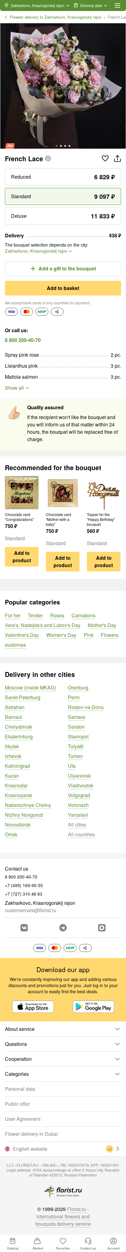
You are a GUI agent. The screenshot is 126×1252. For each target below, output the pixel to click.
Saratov (76, 726)
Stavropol (78, 736)
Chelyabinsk (18, 726)
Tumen (75, 756)
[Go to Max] (102, 928)
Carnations (83, 615)
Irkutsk (12, 746)
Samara (76, 716)
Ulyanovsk (79, 775)
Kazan (12, 775)
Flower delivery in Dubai (31, 1133)
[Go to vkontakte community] (24, 928)
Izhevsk (13, 756)
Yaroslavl (78, 814)
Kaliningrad (17, 765)
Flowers (109, 634)
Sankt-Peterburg (22, 697)
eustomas (15, 644)
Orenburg (78, 687)
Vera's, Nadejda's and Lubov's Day (42, 625)
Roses (57, 615)
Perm (74, 697)
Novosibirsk (18, 824)
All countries (81, 834)
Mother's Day (102, 625)
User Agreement (22, 1118)
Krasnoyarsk (18, 795)
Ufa (72, 765)
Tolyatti (75, 746)
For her (12, 615)
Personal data (20, 1088)
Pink (89, 634)
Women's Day (61, 634)
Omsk (11, 834)
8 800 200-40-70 (23, 340)
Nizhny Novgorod (24, 814)
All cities (77, 824)
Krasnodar (16, 785)
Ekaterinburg (19, 736)
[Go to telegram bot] (63, 928)
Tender (35, 615)
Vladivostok (80, 785)
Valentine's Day (22, 634)
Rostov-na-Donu (86, 707)
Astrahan (14, 707)
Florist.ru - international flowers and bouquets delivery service (63, 1216)
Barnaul (13, 716)
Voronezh (78, 804)
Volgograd (79, 795)
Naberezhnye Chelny (28, 804)
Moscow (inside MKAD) (30, 687)
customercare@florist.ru (30, 910)
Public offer (17, 1103)
